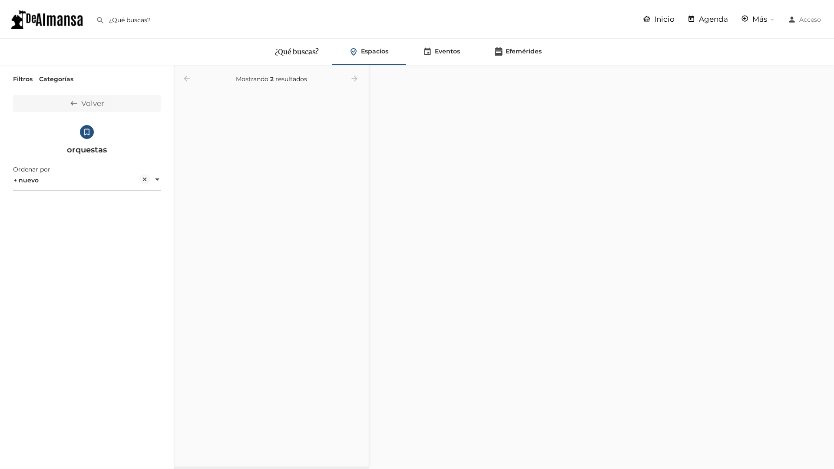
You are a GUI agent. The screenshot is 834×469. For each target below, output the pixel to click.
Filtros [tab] (23, 79)
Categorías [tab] (56, 79)
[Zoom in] (823, 75)
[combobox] (87, 180)
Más (759, 19)
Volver (92, 103)
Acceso (810, 19)
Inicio (663, 19)
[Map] (601, 267)
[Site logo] (48, 18)
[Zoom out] (823, 88)
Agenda (712, 19)
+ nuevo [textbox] (26, 180)
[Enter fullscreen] (823, 105)
